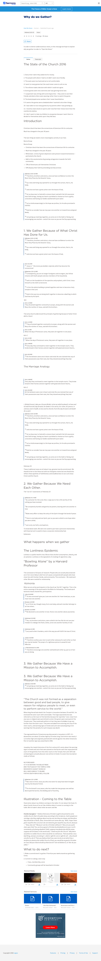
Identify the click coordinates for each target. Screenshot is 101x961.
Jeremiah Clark (29, 907)
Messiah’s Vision (48, 907)
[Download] (39, 884)
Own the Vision (28, 28)
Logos (15, 953)
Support (95, 953)
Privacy (72, 953)
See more (74, 871)
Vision (38, 32)
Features (53, 953)
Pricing (62, 953)
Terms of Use (83, 953)
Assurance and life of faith (70, 905)
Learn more (66, 9)
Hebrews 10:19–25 (29, 32)
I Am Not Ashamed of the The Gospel (55, 905)
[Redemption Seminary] (50, 925)
